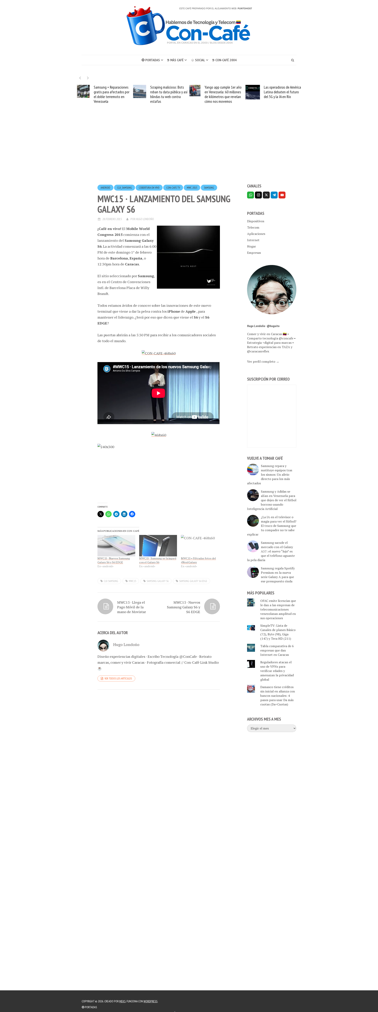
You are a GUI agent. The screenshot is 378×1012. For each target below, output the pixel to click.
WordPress (151, 1001)
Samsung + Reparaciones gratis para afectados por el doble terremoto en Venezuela (111, 94)
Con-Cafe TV (173, 187)
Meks (122, 1001)
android (105, 187)
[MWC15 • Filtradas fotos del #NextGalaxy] (200, 546)
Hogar (251, 246)
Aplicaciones (256, 234)
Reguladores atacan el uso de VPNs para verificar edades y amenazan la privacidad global (277, 671)
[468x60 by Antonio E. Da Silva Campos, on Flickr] (158, 434)
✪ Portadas (151, 60)
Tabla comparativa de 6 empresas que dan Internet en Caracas (277, 650)
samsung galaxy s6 (158, 581)
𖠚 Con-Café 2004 (224, 60)
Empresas (254, 252)
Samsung (209, 187)
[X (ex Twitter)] (266, 195)
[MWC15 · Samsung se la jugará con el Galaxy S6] (158, 546)
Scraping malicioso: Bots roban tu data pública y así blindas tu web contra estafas (168, 94)
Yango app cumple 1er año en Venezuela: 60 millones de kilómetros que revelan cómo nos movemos (223, 94)
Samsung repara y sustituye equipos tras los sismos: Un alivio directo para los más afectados (269, 474)
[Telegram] (274, 195)
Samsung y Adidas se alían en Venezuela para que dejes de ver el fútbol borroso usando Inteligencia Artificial (271, 500)
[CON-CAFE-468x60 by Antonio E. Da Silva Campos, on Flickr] (159, 352)
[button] (88, 78)
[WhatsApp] (250, 195)
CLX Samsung (111, 581)
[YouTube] (282, 195)
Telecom (253, 227)
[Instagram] (258, 195)
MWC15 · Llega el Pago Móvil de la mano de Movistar (131, 607)
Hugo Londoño (145, 219)
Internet (253, 240)
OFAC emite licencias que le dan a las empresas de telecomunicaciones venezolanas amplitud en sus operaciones (278, 609)
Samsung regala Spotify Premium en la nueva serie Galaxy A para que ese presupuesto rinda (278, 574)
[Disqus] (159, 746)
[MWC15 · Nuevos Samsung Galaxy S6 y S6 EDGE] (116, 546)
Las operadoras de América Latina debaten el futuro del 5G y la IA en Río (282, 92)
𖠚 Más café (175, 60)
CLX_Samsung (124, 187)
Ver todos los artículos (118, 678)
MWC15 (132, 581)
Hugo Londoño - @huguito (263, 326)
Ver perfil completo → (263, 361)
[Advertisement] (189, 150)
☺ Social (198, 60)
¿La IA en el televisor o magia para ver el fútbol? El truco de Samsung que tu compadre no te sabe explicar (271, 526)
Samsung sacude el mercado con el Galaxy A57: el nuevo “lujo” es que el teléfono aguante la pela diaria (271, 551)
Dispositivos (255, 221)
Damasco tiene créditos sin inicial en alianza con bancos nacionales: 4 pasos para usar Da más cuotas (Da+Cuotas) (277, 695)
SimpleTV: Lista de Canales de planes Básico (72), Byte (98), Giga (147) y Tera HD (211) (278, 632)
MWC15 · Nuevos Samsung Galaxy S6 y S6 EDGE (113, 560)
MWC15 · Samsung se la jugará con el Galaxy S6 (157, 560)
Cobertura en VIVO (149, 187)
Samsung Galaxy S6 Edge (193, 581)
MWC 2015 (192, 187)
